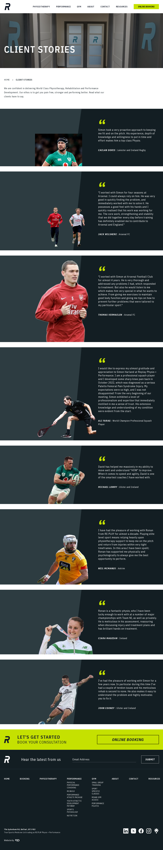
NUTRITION (72, 816)
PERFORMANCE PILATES (98, 804)
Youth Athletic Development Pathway (74, 803)
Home (7, 79)
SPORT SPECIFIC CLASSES (96, 791)
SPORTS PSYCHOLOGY (72, 810)
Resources (122, 6)
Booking (25, 778)
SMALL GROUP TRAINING (97, 783)
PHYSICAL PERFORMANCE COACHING (73, 785)
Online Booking (146, 6)
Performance (63, 6)
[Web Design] (17, 840)
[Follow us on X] (133, 830)
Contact (105, 6)
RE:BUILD (71, 791)
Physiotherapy (41, 6)
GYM (79, 6)
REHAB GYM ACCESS (96, 798)
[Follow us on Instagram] (148, 830)
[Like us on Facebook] (141, 830)
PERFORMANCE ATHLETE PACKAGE (75, 796)
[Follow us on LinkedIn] (125, 830)
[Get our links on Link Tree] (156, 830)
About (90, 6)
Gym (94, 778)
